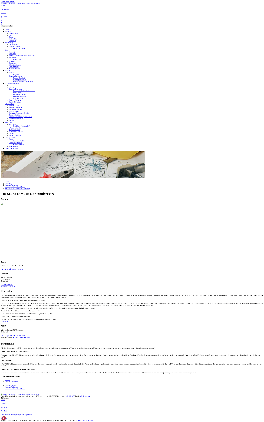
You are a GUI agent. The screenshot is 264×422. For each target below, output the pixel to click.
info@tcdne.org (85, 396)
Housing (12, 52)
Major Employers (14, 130)
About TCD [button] (9, 31)
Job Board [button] (12, 124)
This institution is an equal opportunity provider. (16, 415)
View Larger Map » (7, 335)
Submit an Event (18, 144)
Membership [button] (9, 42)
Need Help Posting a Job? (21, 126)
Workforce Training (19, 94)
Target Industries (14, 115)
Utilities (11, 120)
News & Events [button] (10, 137)
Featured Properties (15, 109)
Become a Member (19, 48)
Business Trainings (15, 100)
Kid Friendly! (17, 59)
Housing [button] (8, 70)
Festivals (12, 61)
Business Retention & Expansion (24, 91)
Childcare (12, 133)
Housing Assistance (19, 80)
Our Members (13, 44)
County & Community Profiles (19, 113)
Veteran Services (14, 68)
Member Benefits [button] (14, 46)
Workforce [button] (8, 122)
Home (3, 5)
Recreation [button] (12, 57)
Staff (10, 35)
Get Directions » (7, 285)
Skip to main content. (8, 2)
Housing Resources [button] (15, 76)
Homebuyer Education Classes (23, 81)
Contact (3, 13)
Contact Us (12, 41)
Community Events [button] (15, 143)
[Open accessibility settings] (4, 418)
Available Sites (14, 106)
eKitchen (12, 87)
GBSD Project (18, 98)
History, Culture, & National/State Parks (22, 55)
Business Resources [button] (15, 89)
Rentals (7, 380)
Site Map (4, 407)
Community (5, 321)
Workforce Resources (16, 131)
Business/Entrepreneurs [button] (12, 83)
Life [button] (6, 50)
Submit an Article (19, 141)
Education (12, 54)
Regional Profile (14, 111)
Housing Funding (19, 78)
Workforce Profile (15, 128)
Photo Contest (13, 146)
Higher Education (15, 135)
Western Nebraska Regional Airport (20, 117)
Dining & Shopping (15, 65)
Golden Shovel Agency (85, 420)
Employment (5, 9)
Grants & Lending (15, 102)
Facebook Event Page (8, 286)
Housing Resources (11, 382)
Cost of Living (14, 67)
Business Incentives (19, 96)
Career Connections (11, 148)
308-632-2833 (70, 396)
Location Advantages (16, 119)
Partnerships (13, 39)
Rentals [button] (11, 72)
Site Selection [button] (9, 104)
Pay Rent (4, 16)
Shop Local (17, 93)
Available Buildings (15, 107)
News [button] (11, 139)
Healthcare (12, 63)
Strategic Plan (13, 33)
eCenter (11, 85)
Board (11, 37)
